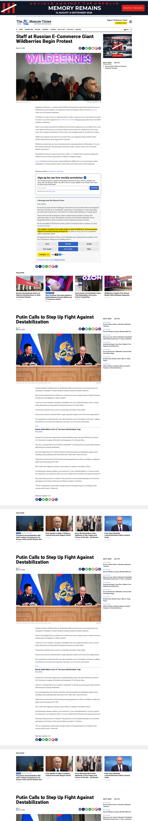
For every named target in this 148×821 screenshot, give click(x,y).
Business (45, 29)
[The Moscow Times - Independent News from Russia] (33, 21)
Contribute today (121, 23)
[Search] (131, 29)
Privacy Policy (52, 191)
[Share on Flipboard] (96, 48)
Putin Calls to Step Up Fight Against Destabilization (55, 319)
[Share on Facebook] (80, 48)
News (21, 29)
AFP (19, 328)
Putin (49, 496)
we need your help (43, 226)
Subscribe (94, 188)
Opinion (53, 29)
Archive (78, 29)
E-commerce (51, 171)
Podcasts (70, 29)
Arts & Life (61, 29)
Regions (37, 29)
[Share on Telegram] (86, 48)
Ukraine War (29, 29)
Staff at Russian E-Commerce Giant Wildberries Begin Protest (55, 39)
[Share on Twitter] (83, 48)
